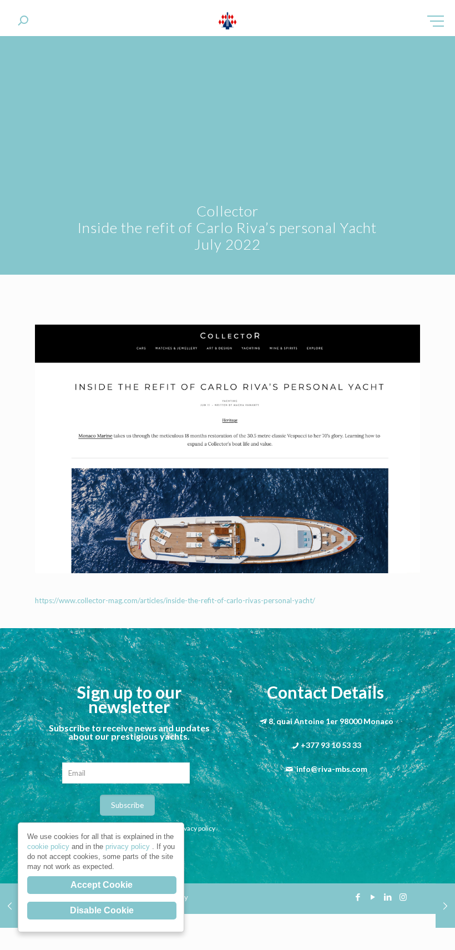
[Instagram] (403, 897)
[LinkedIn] (388, 897)
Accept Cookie (101, 885)
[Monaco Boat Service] (227, 22)
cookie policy (49, 846)
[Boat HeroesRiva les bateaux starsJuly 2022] (445, 905)
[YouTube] (373, 897)
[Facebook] (358, 897)
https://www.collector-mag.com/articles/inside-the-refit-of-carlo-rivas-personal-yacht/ (175, 600)
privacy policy (128, 846)
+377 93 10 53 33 (331, 745)
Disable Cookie (102, 910)
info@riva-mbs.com (331, 769)
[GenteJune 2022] (9, 905)
